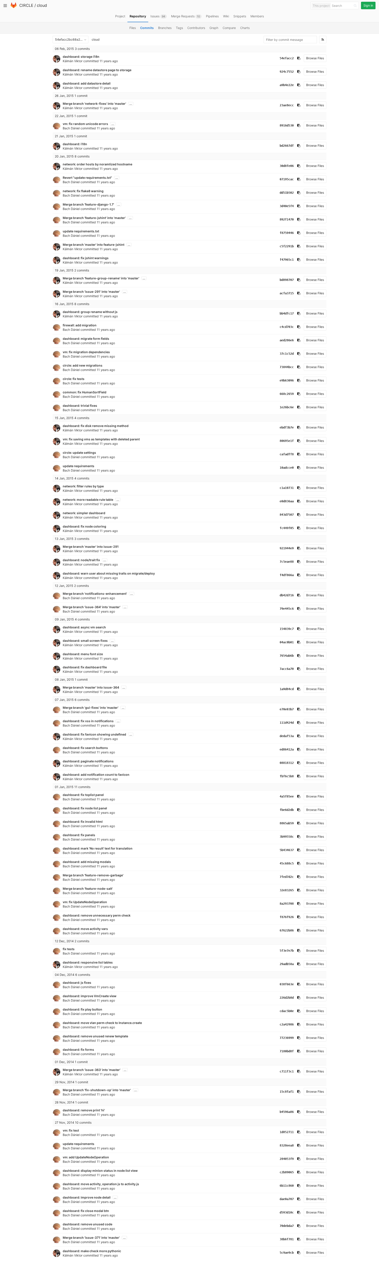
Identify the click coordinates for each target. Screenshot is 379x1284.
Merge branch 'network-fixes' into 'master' (94, 103)
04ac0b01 (287, 642)
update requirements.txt (81, 231)
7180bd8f (287, 1051)
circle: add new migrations (82, 365)
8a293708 (287, 903)
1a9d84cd (287, 689)
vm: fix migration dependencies (86, 352)
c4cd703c (287, 327)
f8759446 (287, 233)
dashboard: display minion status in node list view (100, 1170)
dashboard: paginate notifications (88, 761)
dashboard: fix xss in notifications (88, 721)
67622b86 (287, 930)
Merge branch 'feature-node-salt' (88, 888)
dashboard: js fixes (77, 982)
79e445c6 (287, 608)
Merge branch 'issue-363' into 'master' (91, 1070)
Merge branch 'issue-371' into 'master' (91, 1237)
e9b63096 (287, 380)
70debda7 (287, 1226)
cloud (42, 5)
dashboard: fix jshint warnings (86, 258)
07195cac (287, 179)
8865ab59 (287, 823)
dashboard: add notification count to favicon (96, 774)
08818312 (287, 763)
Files (132, 28)
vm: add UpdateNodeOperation (86, 1157)
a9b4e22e (287, 85)
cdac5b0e (287, 1011)
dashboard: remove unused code (87, 1224)
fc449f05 (287, 528)
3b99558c (287, 836)
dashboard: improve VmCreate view (89, 996)
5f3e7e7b (287, 950)
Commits (147, 28)
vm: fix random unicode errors (85, 124)
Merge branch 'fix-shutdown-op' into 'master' (97, 1090)
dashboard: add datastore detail (87, 83)
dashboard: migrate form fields (86, 338)
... (130, 103)
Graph (213, 28)
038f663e (287, 984)
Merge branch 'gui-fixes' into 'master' (90, 707)
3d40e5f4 (287, 206)
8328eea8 (287, 1145)
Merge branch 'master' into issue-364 (91, 687)
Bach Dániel (71, 128)
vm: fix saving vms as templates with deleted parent (101, 439)
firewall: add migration (80, 325)
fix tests (69, 949)
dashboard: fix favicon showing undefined (94, 734)
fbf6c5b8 (287, 776)
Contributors (196, 28)
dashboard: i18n (75, 144)
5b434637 (287, 850)
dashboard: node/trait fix (81, 560)
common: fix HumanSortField (84, 392)
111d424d (287, 722)
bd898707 (287, 280)
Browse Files (315, 58)
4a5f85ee (287, 796)
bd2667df (287, 145)
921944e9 (287, 548)
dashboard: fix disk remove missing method (96, 426)
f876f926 (287, 917)
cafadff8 (287, 454)
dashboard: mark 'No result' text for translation (97, 848)
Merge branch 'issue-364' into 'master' (91, 607)
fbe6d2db (287, 810)
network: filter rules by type (83, 486)
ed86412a (287, 749)
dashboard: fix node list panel (85, 808)
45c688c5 (287, 863)
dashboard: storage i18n (81, 56)
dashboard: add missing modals (87, 862)
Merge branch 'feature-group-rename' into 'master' (101, 278)
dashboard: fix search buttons (85, 748)
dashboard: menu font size (83, 654)
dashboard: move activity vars (85, 929)
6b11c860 (287, 1185)
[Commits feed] (322, 39)
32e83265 (287, 890)
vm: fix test (71, 1130)
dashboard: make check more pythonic (92, 1251)
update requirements (78, 466)
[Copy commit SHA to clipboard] (298, 58)
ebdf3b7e (287, 427)
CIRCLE (26, 5)
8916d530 (287, 125)
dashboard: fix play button (82, 1009)
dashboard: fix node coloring (84, 526)
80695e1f (287, 441)
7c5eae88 (287, 561)
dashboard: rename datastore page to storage (97, 70)
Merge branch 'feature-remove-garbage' (93, 875)
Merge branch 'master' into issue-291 (91, 546)
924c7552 (287, 71)
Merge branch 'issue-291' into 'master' (91, 291)
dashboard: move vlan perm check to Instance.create (102, 1023)
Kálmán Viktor (72, 61)
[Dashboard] (14, 7)
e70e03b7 (287, 709)
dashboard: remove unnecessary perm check (97, 915)
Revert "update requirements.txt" (87, 177)
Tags (179, 28)
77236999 (287, 1038)
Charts (245, 28)
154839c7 (287, 629)
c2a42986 (287, 1024)
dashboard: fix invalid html (83, 821)
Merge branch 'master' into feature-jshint (93, 244)
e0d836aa (287, 501)
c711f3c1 (287, 1071)
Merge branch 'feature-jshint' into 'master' (94, 218)
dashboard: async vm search (84, 627)
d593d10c (287, 1212)
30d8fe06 (287, 166)
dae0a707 (287, 1199)
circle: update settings (79, 452)
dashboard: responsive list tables (88, 962)
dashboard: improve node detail (87, 1197)
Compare (229, 28)
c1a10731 (287, 488)
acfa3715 (287, 293)
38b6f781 (287, 1239)
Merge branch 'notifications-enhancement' (95, 593)
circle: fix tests (73, 379)
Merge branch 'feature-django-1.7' (88, 204)
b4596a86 (287, 1112)
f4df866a (287, 575)
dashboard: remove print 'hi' (84, 1110)
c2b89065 (287, 1172)
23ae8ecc (287, 105)
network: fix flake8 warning (83, 191)
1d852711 (287, 1132)
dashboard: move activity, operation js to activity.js (101, 1184)
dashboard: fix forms (78, 1049)
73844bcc (287, 367)
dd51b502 (287, 192)
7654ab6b (287, 655)
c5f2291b (287, 246)
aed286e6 (287, 340)
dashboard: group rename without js (90, 312)
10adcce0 (287, 467)
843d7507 (287, 514)
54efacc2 (287, 58)
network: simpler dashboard (84, 513)
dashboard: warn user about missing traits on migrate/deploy (109, 573)
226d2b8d (287, 997)
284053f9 (287, 1159)
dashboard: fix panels (79, 835)
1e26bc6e (287, 407)
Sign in (368, 5)
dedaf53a (287, 736)
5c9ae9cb (287, 1252)
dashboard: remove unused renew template (95, 1036)
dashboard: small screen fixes (85, 640)
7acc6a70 (287, 669)
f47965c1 (287, 259)
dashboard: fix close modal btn (86, 1211)
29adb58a (287, 964)
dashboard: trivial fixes (80, 405)
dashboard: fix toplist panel (83, 795)
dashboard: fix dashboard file (85, 667)
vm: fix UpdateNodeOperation (85, 902)
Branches (165, 28)
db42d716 (287, 595)
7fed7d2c (287, 877)
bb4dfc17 (287, 313)
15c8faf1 (287, 1091)
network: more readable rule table (88, 499)
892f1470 (287, 219)
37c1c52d (287, 353)
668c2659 (287, 394)
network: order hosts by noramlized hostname (97, 164)
